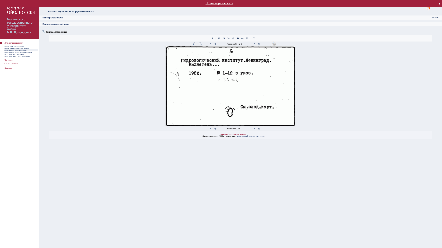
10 (219, 38)
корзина (435, 17)
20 (224, 38)
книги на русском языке (14, 46)
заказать (224, 134)
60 (242, 38)
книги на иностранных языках (16, 48)
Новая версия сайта (219, 3)
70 (247, 38)
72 (254, 38)
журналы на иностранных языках (18, 52)
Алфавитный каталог (13, 43)
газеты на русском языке (14, 54)
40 (233, 38)
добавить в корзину (238, 134)
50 (238, 38)
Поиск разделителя (52, 18)
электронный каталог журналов (250, 136)
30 (228, 38)
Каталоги (8, 60)
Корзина (8, 68)
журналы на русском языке (15, 50)
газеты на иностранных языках (17, 56)
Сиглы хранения (11, 63)
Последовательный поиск (55, 24)
